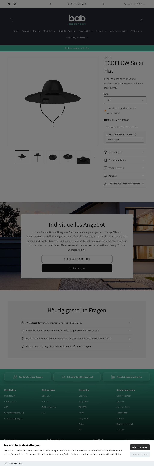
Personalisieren (140, 454)
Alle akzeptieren (140, 447)
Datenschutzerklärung (13, 463)
